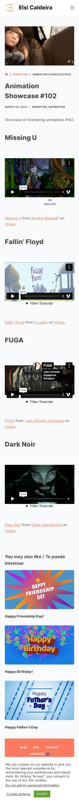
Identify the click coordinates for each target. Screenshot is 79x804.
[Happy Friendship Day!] (39, 589)
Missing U (13, 218)
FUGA (9, 420)
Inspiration (56, 107)
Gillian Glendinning (46, 525)
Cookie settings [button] (19, 794)
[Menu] (72, 8)
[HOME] (6, 74)
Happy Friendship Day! (24, 616)
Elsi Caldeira (35, 7)
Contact (52, 747)
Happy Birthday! (19, 671)
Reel (36, 747)
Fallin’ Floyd (14, 322)
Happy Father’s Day (21, 727)
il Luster (41, 322)
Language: (37, 753)
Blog (23, 747)
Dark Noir (13, 525)
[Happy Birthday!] (39, 645)
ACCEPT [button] (42, 794)
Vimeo (10, 224)
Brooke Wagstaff (45, 218)
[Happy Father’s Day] (39, 700)
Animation (39, 107)
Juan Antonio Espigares (44, 420)
